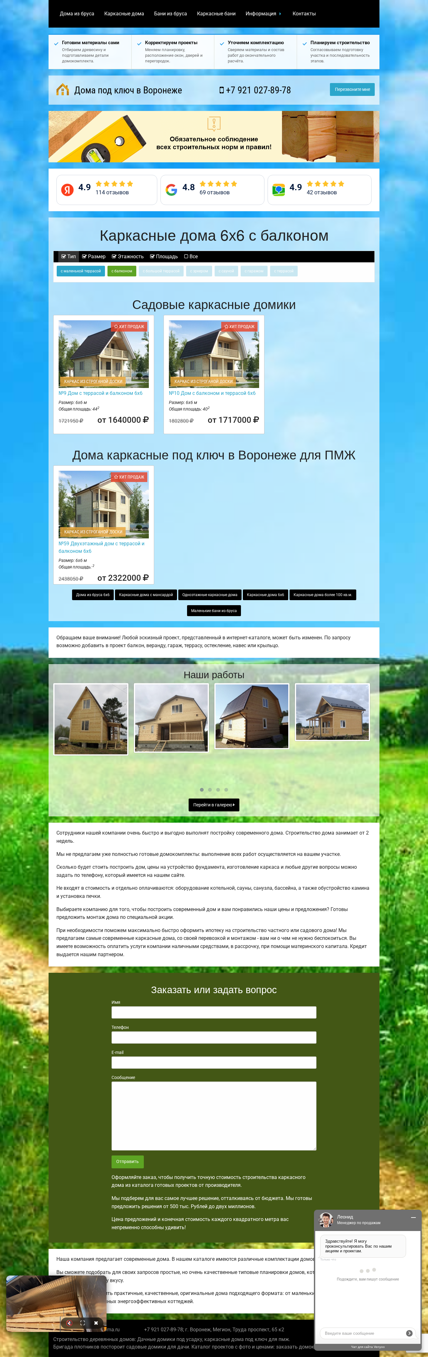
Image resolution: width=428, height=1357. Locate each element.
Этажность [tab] (130, 256)
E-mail (117, 1052)
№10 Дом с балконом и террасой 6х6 (212, 393)
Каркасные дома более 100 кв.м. (323, 595)
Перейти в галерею (213, 805)
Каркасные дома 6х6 (265, 595)
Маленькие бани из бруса (214, 611)
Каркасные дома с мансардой (146, 595)
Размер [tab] (96, 256)
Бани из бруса (170, 14)
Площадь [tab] (166, 256)
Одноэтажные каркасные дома (209, 595)
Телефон (120, 1027)
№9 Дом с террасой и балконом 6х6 (101, 393)
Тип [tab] (71, 256)
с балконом (122, 271)
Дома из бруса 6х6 (93, 595)
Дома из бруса (77, 14)
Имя (116, 1002)
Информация (261, 14)
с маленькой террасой (81, 271)
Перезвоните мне (352, 89)
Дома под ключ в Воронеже (127, 90)
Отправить (127, 1161)
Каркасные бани (216, 14)
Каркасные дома (124, 14)
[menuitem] (77, 14)
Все (193, 256)
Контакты (304, 14)
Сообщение (123, 1077)
